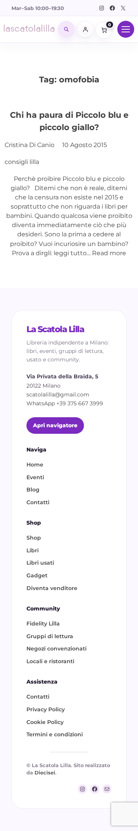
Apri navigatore (55, 425)
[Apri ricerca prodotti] (66, 29)
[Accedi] (85, 29)
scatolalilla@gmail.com (57, 394)
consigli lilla (22, 162)
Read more (109, 253)
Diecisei (44, 772)
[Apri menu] (125, 29)
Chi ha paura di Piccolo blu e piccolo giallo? (69, 121)
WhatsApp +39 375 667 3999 (64, 403)
